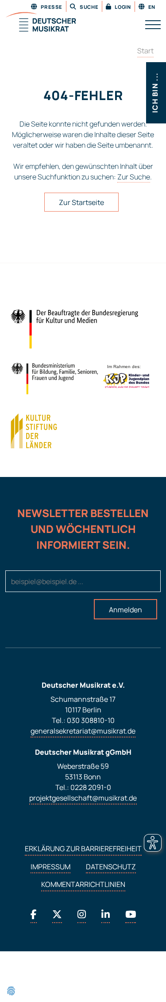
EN (151, 7)
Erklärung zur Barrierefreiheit (83, 848)
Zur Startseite (81, 202)
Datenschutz (111, 867)
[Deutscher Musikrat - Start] (40, 23)
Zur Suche (133, 177)
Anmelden (125, 610)
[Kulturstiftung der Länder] (34, 431)
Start (145, 51)
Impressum (50, 867)
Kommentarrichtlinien (83, 884)
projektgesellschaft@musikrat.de (83, 798)
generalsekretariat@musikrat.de (83, 731)
